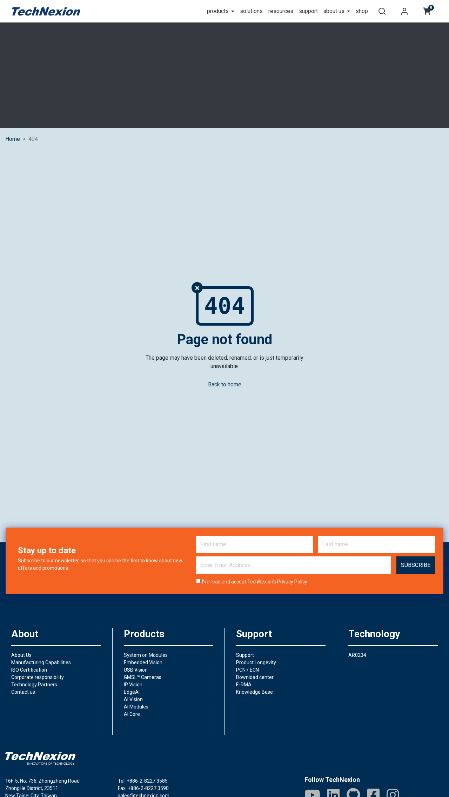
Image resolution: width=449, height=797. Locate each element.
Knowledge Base (254, 692)
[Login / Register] (404, 11)
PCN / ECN (247, 670)
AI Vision (133, 699)
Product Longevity (256, 662)
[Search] (382, 11)
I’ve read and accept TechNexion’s (254, 581)
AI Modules (136, 707)
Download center (255, 677)
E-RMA (244, 684)
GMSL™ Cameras (142, 677)
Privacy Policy (292, 581)
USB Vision (136, 670)
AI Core (132, 714)
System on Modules (146, 655)
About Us (21, 655)
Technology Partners (34, 684)
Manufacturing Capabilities (41, 662)
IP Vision (133, 684)
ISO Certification (29, 670)
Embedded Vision (143, 662)
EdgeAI (132, 692)
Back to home (224, 384)
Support (245, 655)
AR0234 (357, 655)
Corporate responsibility (37, 677)
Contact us (23, 692)
